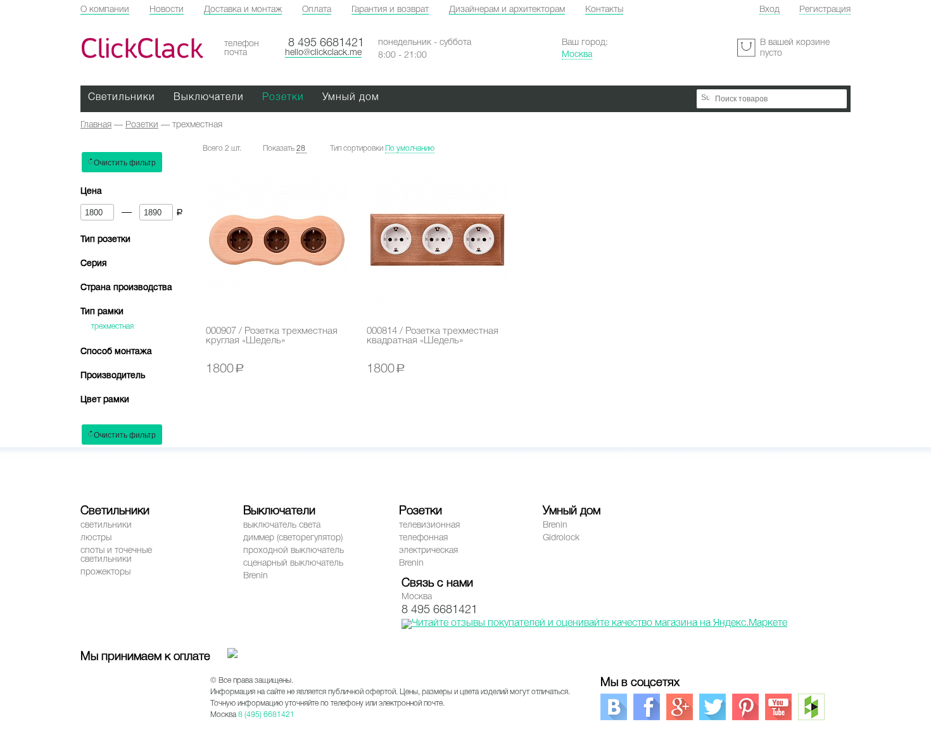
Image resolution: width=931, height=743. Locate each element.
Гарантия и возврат (390, 10)
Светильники (121, 97)
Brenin (255, 576)
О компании (104, 10)
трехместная (112, 326)
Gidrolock (561, 538)
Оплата (316, 10)
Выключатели (209, 97)
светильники (106, 525)
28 (300, 148)
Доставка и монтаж (243, 10)
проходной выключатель (293, 551)
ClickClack (141, 48)
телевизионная (429, 525)
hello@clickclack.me (323, 53)
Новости (166, 10)
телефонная (423, 538)
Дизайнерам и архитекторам (507, 10)
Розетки (283, 97)
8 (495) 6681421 (266, 714)
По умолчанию (409, 148)
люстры (95, 538)
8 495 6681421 (326, 43)
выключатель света (281, 525)
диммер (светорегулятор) (293, 538)
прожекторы (105, 572)
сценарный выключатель (293, 563)
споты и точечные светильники (116, 555)
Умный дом (350, 97)
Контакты (604, 10)
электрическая (428, 551)
